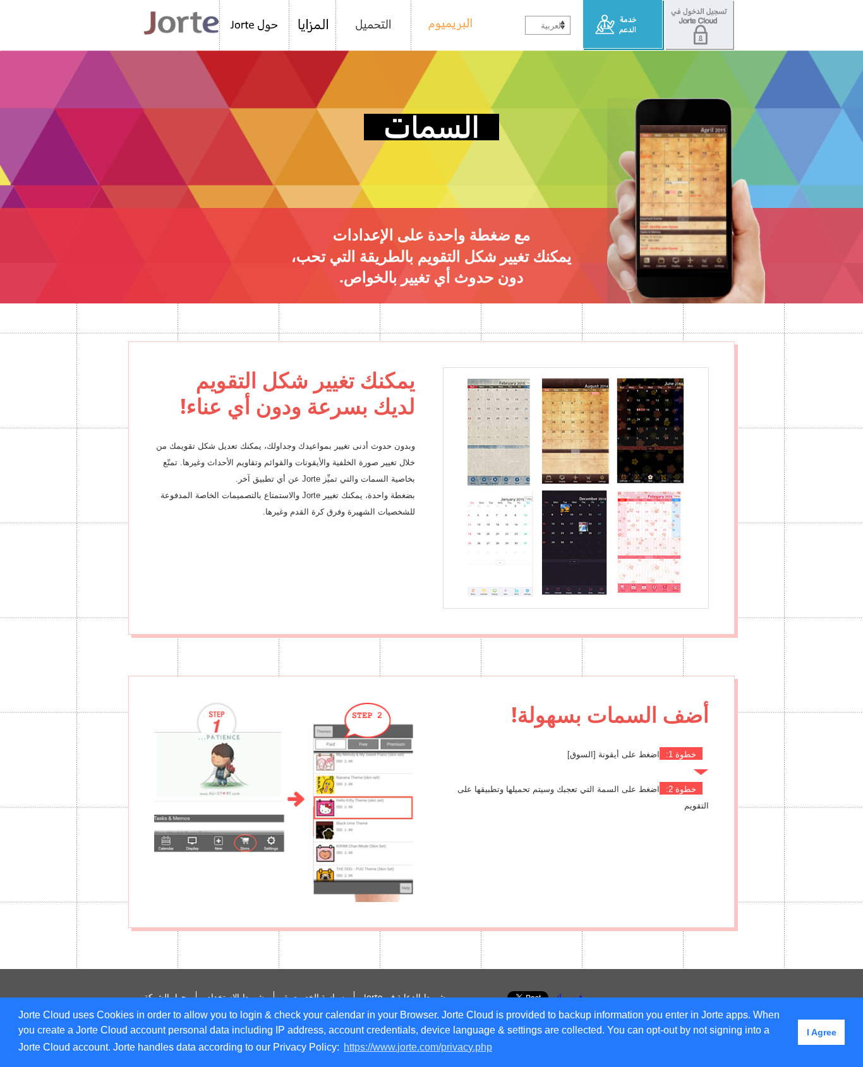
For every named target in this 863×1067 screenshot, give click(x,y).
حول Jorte (254, 25)
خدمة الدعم (624, 25)
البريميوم (445, 25)
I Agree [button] (821, 1032)
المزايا (312, 25)
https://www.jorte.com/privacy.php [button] (418, 1047)
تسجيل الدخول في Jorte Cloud (699, 25)
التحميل (373, 25)
